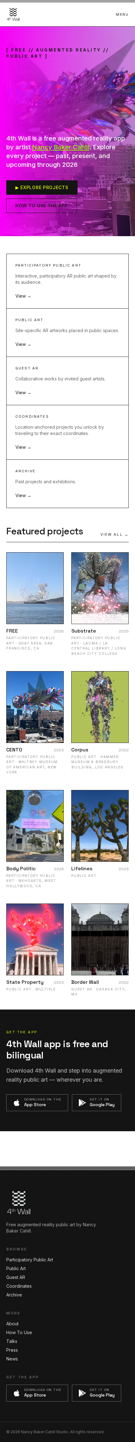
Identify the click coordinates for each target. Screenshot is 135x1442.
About (12, 1323)
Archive (14, 1294)
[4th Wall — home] (13, 14)
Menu (122, 14)
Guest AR (15, 1277)
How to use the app (41, 205)
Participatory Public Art (29, 1259)
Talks (11, 1341)
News (12, 1358)
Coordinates (19, 1286)
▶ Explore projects (41, 187)
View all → (114, 534)
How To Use (19, 1332)
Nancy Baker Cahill (60, 147)
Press (12, 1350)
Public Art (16, 1268)
